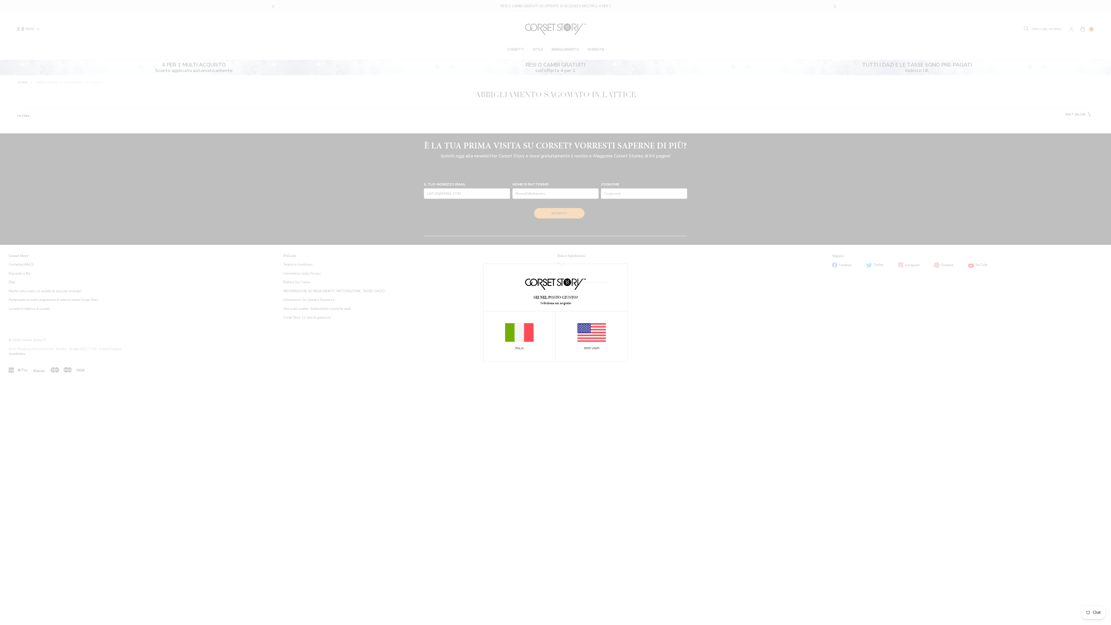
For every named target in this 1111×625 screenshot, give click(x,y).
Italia (519, 348)
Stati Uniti (591, 348)
